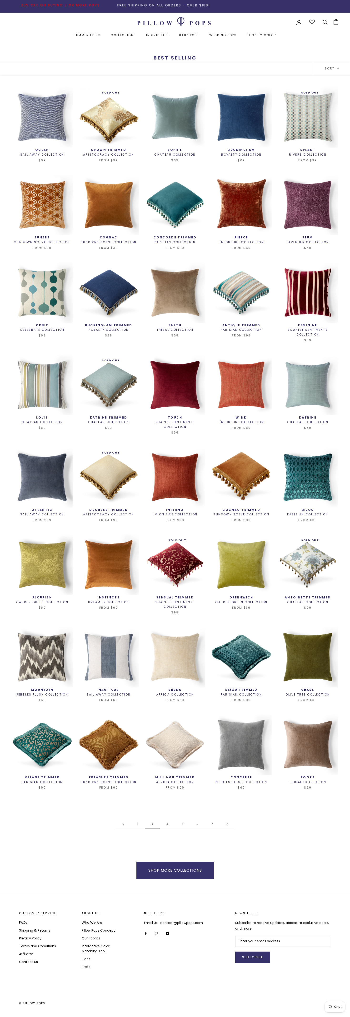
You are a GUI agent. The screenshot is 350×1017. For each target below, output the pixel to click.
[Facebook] (145, 933)
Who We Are (92, 922)
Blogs (86, 959)
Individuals (157, 35)
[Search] (325, 21)
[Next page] (227, 824)
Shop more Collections (175, 870)
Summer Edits (87, 35)
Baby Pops (189, 35)
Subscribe (252, 957)
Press (86, 966)
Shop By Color (261, 35)
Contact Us (28, 961)
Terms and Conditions (37, 946)
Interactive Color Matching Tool (96, 948)
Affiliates (26, 954)
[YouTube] (167, 933)
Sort (330, 68)
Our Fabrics (91, 938)
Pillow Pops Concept (98, 930)
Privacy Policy (30, 938)
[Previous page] (123, 824)
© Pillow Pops (32, 1003)
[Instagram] (156, 933)
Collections (123, 35)
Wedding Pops (223, 35)
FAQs (23, 922)
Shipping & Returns (34, 930)
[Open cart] (336, 22)
